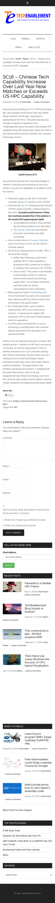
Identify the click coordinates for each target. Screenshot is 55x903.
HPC (16, 407)
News (5, 404)
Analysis (16, 401)
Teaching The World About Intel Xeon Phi (22, 836)
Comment (7, 438)
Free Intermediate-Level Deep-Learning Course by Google (38, 762)
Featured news (41, 401)
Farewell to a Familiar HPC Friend (38, 585)
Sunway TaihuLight (26, 230)
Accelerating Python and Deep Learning (21, 849)
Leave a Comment (42, 102)
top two (24, 205)
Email (6, 479)
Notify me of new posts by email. (20, 525)
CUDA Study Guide (11, 830)
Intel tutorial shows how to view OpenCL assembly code (37, 788)
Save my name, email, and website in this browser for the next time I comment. (26, 511)
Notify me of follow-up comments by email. (25, 520)
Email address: (10, 552)
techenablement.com (31, 893)
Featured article (27, 401)
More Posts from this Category (17, 810)
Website (6, 493)
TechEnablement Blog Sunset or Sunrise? (35, 608)
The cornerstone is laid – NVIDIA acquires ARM (37, 634)
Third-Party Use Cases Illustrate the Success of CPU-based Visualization (37, 660)
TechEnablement (27, 18)
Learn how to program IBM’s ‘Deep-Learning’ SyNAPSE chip (38, 738)
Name (6, 466)
